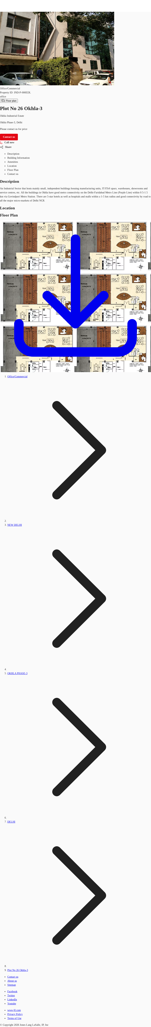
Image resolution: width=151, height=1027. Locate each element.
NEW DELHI (14, 525)
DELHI (11, 821)
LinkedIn (12, 999)
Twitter (11, 995)
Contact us (12, 976)
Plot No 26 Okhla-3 (17, 970)
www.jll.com (14, 1010)
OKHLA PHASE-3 (17, 673)
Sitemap (11, 985)
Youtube (11, 1003)
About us (12, 980)
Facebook (12, 991)
